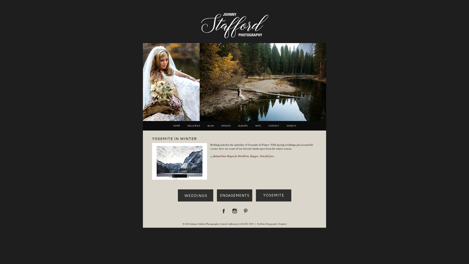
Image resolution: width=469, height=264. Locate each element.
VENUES (226, 126)
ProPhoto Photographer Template (272, 224)
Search (291, 126)
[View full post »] (179, 161)
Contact (273, 126)
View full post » (267, 156)
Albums (243, 126)
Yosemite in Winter (174, 138)
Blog (210, 126)
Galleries (193, 126)
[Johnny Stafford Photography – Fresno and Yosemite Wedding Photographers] (234, 38)
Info (258, 126)
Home (176, 126)
